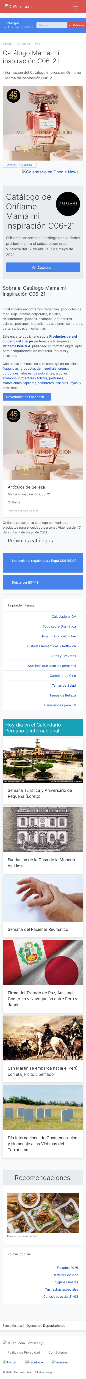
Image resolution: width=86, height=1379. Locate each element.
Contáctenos (57, 1352)
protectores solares (32, 378)
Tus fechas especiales (61, 1289)
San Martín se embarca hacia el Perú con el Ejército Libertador (42, 1071)
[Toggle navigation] (75, 7)
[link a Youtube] (60, 1362)
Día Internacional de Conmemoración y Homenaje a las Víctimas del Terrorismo (42, 1143)
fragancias (11, 368)
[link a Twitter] (10, 1362)
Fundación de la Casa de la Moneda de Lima (41, 862)
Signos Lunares (66, 1282)
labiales (26, 373)
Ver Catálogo (42, 267)
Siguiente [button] (27, 164)
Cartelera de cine (65, 1275)
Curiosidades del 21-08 (60, 1296)
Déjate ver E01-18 (26, 582)
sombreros (46, 383)
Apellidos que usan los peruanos (52, 666)
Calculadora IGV (64, 616)
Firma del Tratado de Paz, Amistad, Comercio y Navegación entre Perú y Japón (42, 998)
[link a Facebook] (34, 1362)
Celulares (78, 25)
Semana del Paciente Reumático (38, 929)
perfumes (56, 378)
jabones (62, 373)
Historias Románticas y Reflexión (52, 646)
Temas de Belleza (63, 695)
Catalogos (12, 23)
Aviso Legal (36, 1343)
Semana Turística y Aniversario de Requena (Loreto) (40, 793)
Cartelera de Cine (63, 675)
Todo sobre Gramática (60, 626)
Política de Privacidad (24, 1352)
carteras (61, 383)
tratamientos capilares (19, 383)
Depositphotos (54, 1325)
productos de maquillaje (38, 368)
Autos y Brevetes (63, 656)
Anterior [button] (12, 164)
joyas (74, 383)
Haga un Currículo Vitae (59, 636)
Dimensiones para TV (60, 705)
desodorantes (43, 373)
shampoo (10, 378)
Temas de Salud (64, 685)
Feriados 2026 (67, 1268)
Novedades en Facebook (25, 397)
